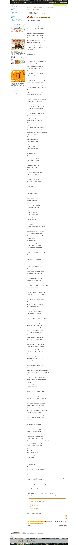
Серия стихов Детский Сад (36, 505)
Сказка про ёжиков (34, 506)
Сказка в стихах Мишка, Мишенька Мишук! (40, 500)
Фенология (13, 9)
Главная (25, 2)
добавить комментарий (63, 525)
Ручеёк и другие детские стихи (37, 501)
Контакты (31, 2)
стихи (37, 9)
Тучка (31, 504)
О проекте (37, 2)
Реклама (13, 16)
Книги (12, 10)
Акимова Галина (31, 9)
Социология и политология (16, 20)
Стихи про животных (35, 508)
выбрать (29, 525)
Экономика (13, 15)
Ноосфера (13, 8)
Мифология (13, 17)
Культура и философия (16, 19)
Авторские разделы (15, 6)
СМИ (12, 13)
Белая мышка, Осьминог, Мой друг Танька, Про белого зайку (44, 502)
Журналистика (14, 12)
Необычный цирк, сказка (49, 7)
